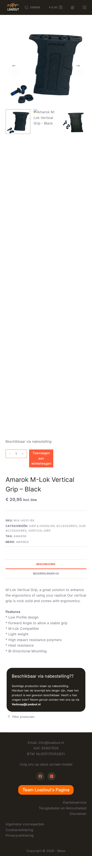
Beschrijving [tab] (45, 564)
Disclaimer (78, 814)
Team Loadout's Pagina (45, 789)
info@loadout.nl (51, 742)
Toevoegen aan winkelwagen (41, 458)
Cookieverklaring (19, 830)
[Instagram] (51, 776)
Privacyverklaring (20, 835)
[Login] (72, 7)
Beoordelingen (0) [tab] (46, 573)
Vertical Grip (39, 530)
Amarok (20, 536)
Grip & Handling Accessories (53, 526)
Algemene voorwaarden (25, 824)
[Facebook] (40, 776)
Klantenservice (74, 802)
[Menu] (84, 7)
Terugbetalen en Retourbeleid (62, 808)
